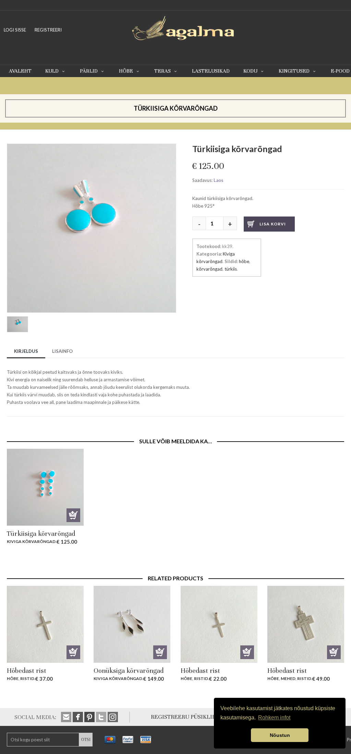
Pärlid (89, 71)
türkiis (231, 269)
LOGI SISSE (15, 30)
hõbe (244, 261)
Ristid (27, 678)
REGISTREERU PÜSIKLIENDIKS (192, 716)
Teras (162, 71)
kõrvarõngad (209, 269)
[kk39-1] (91, 147)
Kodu (250, 71)
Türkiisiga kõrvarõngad (41, 533)
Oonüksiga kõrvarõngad (129, 670)
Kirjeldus (26, 351)
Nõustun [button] (280, 735)
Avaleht (20, 71)
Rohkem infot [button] (274, 717)
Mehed (288, 678)
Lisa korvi (272, 223)
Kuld (52, 71)
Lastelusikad (211, 71)
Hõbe (126, 71)
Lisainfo (62, 351)
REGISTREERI (48, 30)
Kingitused (294, 71)
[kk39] (18, 325)
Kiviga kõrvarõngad (31, 541)
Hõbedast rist (26, 670)
